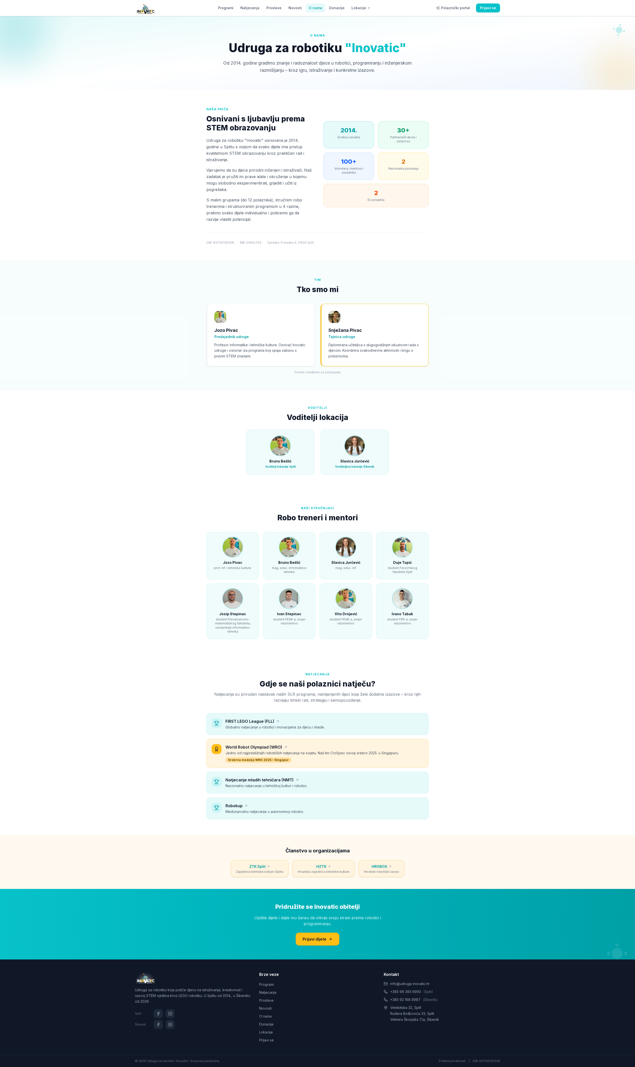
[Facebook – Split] (158, 1013)
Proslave (274, 8)
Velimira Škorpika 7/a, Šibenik (414, 1019)
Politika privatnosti (452, 1061)
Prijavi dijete (314, 939)
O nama (315, 8)
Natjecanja (249, 8)
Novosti (295, 8)
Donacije (337, 8)
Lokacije (358, 8)
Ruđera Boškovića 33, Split (412, 1013)
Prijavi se (488, 8)
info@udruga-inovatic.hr (410, 984)
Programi (225, 8)
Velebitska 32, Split (405, 1007)
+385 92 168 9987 (414, 999)
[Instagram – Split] (170, 1013)
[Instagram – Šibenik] (170, 1024)
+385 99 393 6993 (411, 992)
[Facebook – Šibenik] (158, 1024)
